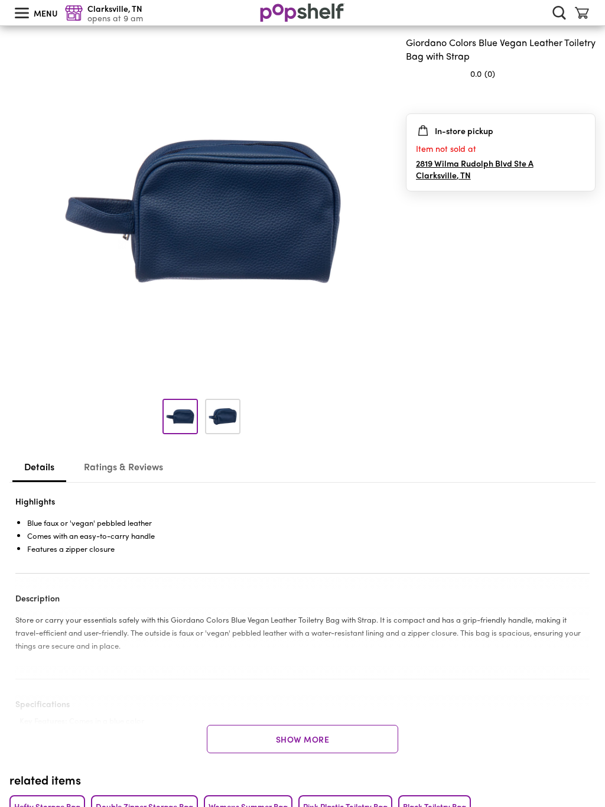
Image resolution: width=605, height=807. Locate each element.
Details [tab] (39, 466)
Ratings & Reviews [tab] (123, 466)
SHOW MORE (303, 739)
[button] (586, 97)
